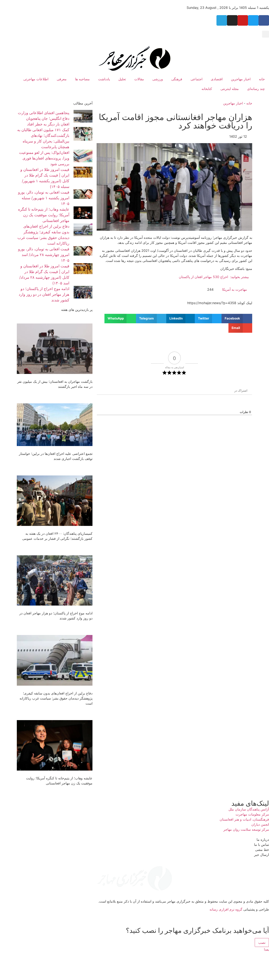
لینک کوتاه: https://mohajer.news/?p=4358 (219, 303)
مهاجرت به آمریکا (234, 289)
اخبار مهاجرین (241, 79)
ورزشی (157, 79)
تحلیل (122, 79)
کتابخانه (207, 89)
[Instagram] (232, 20)
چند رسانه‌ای (256, 89)
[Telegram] (221, 20)
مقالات (139, 79)
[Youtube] (242, 20)
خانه (262, 79)
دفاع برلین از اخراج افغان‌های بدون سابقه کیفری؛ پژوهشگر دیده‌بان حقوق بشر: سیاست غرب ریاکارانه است (56, 698)
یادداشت (104, 79)
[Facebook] (263, 20)
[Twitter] (253, 20)
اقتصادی (217, 79)
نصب (261, 942)
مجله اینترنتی (229, 89)
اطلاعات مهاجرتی (35, 79)
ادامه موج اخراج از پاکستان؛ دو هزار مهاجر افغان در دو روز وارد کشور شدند (44, 294)
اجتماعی (196, 79)
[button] (265, 34)
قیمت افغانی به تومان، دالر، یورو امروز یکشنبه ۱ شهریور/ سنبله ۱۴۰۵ (43, 198)
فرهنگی (176, 79)
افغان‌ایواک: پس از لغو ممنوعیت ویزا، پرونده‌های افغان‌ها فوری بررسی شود (44, 158)
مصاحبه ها (82, 79)
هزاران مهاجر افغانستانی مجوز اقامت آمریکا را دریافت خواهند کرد (175, 121)
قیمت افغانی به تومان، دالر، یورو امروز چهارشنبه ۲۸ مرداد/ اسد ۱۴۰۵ (43, 255)
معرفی (62, 79)
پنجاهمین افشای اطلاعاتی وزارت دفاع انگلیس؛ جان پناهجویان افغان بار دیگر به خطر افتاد (43, 118)
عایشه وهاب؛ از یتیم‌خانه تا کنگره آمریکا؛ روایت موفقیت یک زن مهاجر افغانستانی (43, 215)
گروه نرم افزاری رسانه (226, 909)
